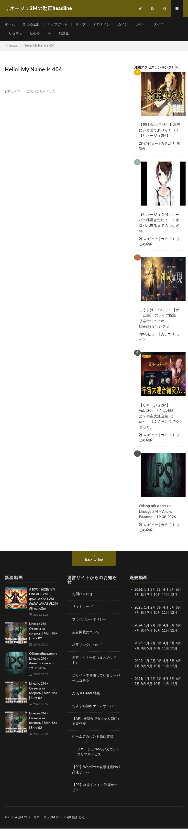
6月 (178, 589)
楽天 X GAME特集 (86, 693)
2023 (138, 643)
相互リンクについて (87, 645)
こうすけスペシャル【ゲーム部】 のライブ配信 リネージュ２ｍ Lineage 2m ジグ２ (159, 318)
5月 (172, 589)
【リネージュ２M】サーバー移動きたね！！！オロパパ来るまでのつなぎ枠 (159, 223)
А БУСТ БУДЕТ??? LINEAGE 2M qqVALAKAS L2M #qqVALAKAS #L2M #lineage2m (43, 599)
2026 (138, 589)
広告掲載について (86, 632)
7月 (137, 595)
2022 (138, 661)
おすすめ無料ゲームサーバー (94, 706)
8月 (143, 595)
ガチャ (141, 24)
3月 (159, 589)
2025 (138, 607)
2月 (153, 589)
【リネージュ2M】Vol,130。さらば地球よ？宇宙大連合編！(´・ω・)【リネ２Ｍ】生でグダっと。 (159, 416)
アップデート (57, 24)
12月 (173, 612)
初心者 (35, 33)
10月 (157, 612)
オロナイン (101, 24)
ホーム (10, 24)
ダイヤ (159, 24)
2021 (138, 679)
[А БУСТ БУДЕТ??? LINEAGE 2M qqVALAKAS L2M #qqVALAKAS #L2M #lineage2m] (16, 598)
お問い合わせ (82, 594)
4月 (165, 589)
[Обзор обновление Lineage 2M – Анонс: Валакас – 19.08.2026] (16, 663)
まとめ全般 (31, 24)
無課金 (64, 33)
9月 (150, 612)
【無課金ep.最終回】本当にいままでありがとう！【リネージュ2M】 (159, 130)
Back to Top (94, 559)
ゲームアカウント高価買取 (92, 736)
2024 (138, 625)
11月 (165, 612)
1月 (146, 589)
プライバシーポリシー (89, 619)
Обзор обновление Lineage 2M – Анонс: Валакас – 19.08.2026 (157, 511)
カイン (123, 24)
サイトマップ (82, 607)
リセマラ (15, 33)
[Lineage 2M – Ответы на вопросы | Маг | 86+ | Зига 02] (16, 633)
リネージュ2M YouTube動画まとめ (59, 817)
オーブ (80, 24)
